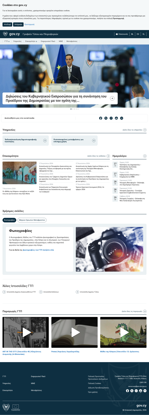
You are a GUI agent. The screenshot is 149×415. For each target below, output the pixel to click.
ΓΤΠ (6, 41)
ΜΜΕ (61, 41)
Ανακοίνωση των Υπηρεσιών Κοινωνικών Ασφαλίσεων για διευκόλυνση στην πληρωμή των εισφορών (55, 189)
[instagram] (111, 118)
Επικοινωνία (123, 34)
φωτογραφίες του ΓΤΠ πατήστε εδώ (38, 250)
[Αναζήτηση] (144, 34)
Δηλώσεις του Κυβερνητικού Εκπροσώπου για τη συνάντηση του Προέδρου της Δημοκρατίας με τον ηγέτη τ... (92, 179)
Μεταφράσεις (71, 41)
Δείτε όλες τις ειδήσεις (96, 156)
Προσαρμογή (29, 24)
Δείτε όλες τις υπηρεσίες (132, 130)
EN (138, 34)
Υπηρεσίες (17, 41)
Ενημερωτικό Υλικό (48, 41)
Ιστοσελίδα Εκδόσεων (51, 292)
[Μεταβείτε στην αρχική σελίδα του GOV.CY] (11, 34)
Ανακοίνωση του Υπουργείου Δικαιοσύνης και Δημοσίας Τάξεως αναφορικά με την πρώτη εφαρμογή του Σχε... (55, 168)
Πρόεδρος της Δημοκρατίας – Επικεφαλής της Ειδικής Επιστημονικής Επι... (130, 167)
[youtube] (116, 118)
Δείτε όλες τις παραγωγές (132, 311)
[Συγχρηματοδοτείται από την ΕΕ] (15, 407)
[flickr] (121, 118)
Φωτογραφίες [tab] (9, 220)
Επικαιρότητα (30, 41)
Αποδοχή (7, 24)
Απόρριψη (18, 24)
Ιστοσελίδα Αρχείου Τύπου (89, 292)
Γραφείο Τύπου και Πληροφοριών (40, 34)
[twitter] (105, 118)
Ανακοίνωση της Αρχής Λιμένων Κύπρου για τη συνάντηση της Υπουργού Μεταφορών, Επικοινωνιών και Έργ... (92, 168)
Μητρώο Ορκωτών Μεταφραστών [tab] (32, 220)
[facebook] (100, 118)
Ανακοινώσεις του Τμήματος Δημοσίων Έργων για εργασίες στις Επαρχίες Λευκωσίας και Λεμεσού (55, 179)
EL (132, 34)
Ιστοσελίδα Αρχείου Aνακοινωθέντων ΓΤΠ (21, 292)
